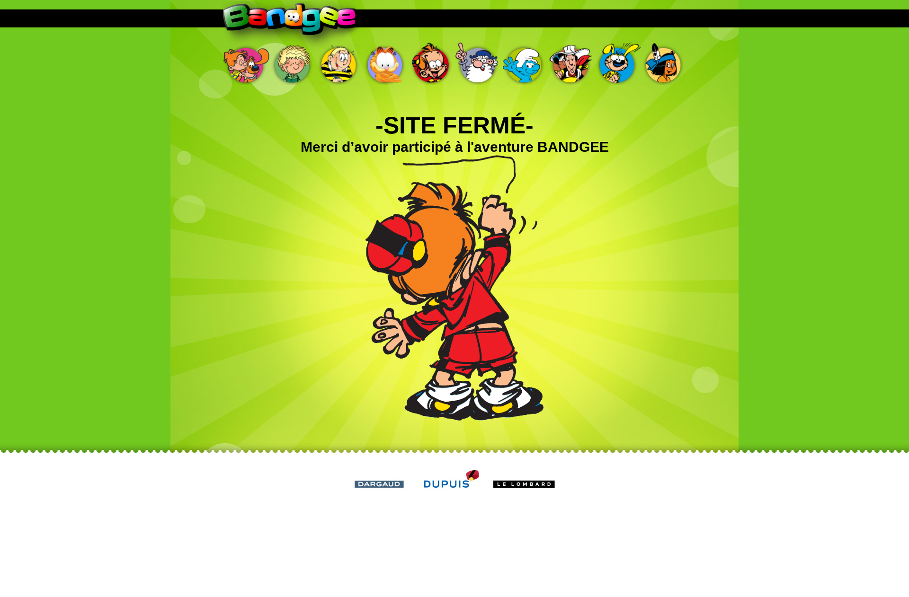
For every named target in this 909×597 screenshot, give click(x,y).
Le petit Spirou (432, 64)
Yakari (664, 64)
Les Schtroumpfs (524, 64)
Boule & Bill (246, 64)
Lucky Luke (571, 64)
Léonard (478, 64)
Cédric (292, 64)
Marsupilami (617, 64)
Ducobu (339, 64)
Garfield (385, 64)
